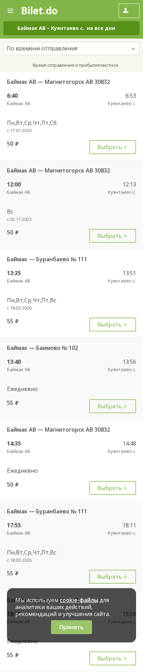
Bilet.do (39, 10)
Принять (71, 627)
